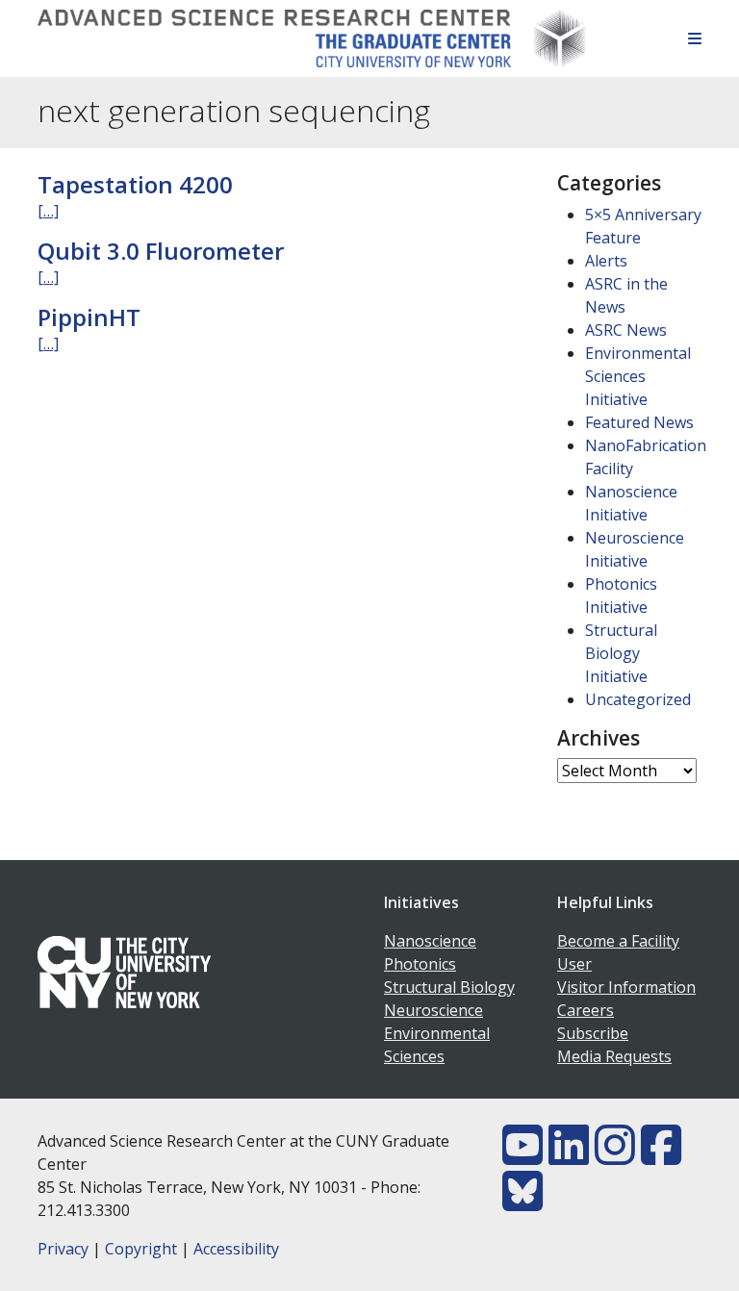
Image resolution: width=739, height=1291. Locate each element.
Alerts (606, 260)
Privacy (63, 1248)
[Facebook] (661, 1156)
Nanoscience (430, 940)
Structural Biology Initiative (621, 653)
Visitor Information (626, 987)
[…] (48, 210)
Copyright (141, 1248)
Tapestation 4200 (135, 184)
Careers (585, 1010)
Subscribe (592, 1033)
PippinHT (89, 317)
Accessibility (236, 1248)
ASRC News (626, 330)
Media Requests (614, 1056)
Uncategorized (638, 699)
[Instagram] (615, 1156)
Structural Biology (449, 987)
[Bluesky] (522, 1202)
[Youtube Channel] (522, 1156)
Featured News (639, 422)
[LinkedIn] (569, 1156)
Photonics (420, 964)
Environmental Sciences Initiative (638, 376)
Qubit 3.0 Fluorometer (161, 250)
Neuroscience (433, 1010)
